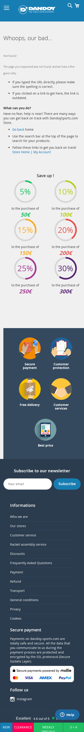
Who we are (19, 516)
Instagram (24, 699)
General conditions (24, 600)
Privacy (15, 609)
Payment (16, 572)
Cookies (16, 618)
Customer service (23, 535)
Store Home (21, 152)
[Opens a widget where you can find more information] (67, 715)
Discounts (17, 553)
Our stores (18, 526)
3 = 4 (73, 727)
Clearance (23, 727)
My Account (42, 152)
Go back (18, 129)
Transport (17, 590)
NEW (6, 727)
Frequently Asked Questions (31, 563)
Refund (15, 581)
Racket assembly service (28, 544)
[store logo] (36, 10)
